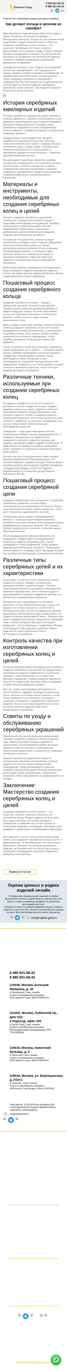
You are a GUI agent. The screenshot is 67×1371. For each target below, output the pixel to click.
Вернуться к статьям (20, 872)
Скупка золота (33, 1216)
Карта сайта (33, 1188)
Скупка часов (33, 1247)
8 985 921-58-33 (55, 6)
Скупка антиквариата (33, 1241)
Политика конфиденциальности (33, 1362)
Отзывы (33, 1159)
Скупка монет (33, 1253)
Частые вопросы (33, 1295)
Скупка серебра (33, 1222)
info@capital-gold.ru (44, 917)
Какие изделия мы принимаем (33, 1276)
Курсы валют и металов (33, 1200)
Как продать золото (33, 1301)
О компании (33, 1171)
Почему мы (33, 1288)
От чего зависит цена (33, 1282)
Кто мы (33, 1270)
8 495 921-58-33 (55, 3)
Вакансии (34, 1177)
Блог (33, 1194)
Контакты (33, 1165)
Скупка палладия (33, 1235)
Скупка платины (33, 1229)
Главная (33, 1147)
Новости (33, 1153)
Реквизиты (33, 1182)
